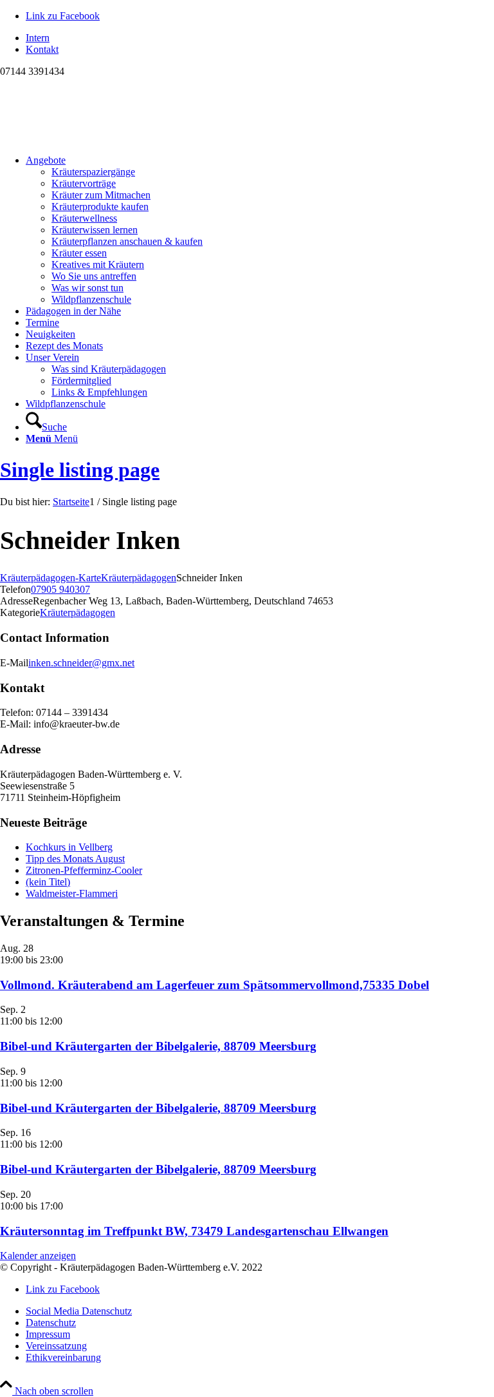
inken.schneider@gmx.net (81, 662)
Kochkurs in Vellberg (69, 847)
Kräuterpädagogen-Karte (50, 577)
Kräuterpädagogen (138, 577)
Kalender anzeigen (38, 1255)
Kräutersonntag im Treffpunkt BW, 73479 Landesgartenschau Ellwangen (194, 1231)
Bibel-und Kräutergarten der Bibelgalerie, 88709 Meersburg (158, 1046)
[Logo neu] (96, 138)
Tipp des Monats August (75, 858)
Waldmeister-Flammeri (72, 893)
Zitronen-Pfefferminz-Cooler (84, 870)
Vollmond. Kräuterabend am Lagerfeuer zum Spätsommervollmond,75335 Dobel (214, 985)
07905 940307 (60, 589)
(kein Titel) (48, 881)
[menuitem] (260, 38)
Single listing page (80, 469)
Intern (38, 37)
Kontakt (42, 49)
